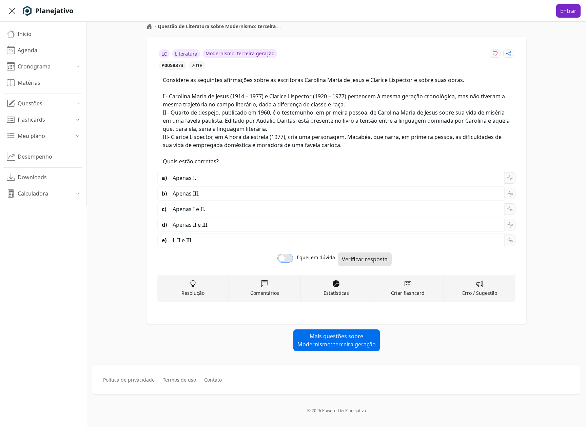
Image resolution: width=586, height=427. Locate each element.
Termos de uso (179, 380)
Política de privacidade (129, 380)
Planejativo (355, 410)
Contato (213, 380)
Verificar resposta (365, 259)
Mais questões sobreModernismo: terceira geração (336, 340)
